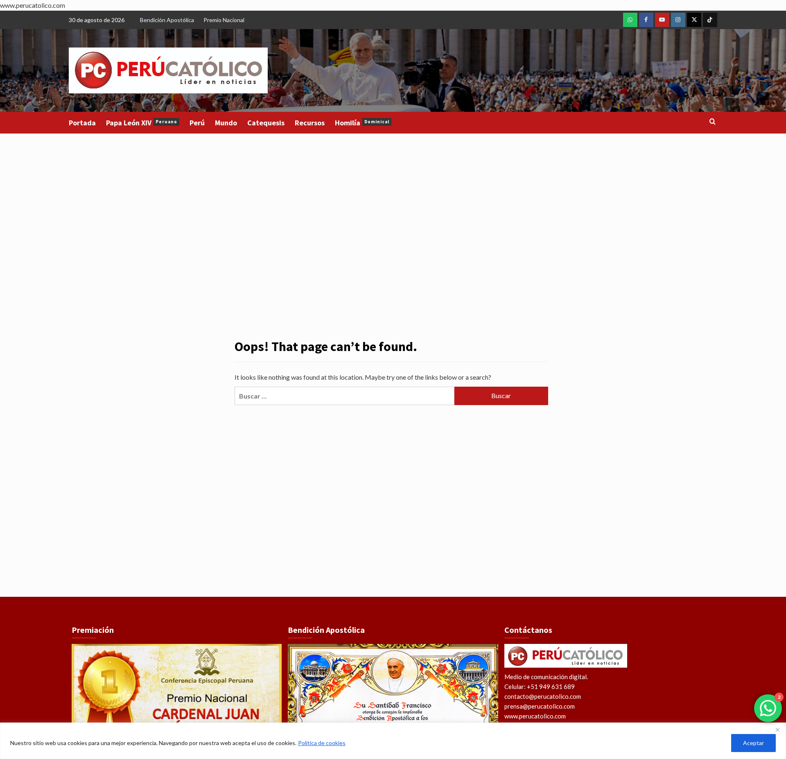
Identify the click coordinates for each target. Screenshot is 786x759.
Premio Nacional (223, 19)
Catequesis (266, 122)
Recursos (310, 122)
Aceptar (753, 742)
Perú (197, 122)
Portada (82, 122)
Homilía (362, 122)
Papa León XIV (141, 122)
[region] (393, 741)
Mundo (226, 122)
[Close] (777, 729)
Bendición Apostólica (167, 19)
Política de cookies (322, 742)
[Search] (712, 122)
